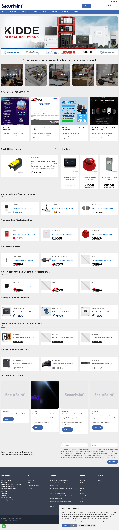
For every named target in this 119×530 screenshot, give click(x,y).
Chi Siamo (13, 12)
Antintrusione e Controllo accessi (59, 480)
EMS (81, 483)
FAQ (29, 483)
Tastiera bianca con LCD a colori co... (23, 208)
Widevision (15, 520)
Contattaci (31, 480)
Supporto (53, 12)
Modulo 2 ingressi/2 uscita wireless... (109, 178)
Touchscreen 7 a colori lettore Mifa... (70, 178)
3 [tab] (58, 53)
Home (3, 12)
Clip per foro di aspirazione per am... (44, 161)
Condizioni (65, 12)
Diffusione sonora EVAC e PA (57, 498)
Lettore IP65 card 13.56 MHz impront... (23, 286)
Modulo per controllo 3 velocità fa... (62, 312)
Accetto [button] (66, 525)
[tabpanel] (59, 35)
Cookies (30, 491)
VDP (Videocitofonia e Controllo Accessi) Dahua (63, 488)
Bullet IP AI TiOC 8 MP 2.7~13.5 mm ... (62, 260)
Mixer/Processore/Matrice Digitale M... (102, 363)
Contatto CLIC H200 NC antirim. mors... (63, 208)
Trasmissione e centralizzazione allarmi (61, 496)
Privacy (30, 488)
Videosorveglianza (55, 485)
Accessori (52, 504)
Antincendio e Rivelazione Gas (58, 483)
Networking (53, 491)
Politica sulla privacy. (101, 449)
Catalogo (24, 12)
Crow (81, 501)
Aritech (82, 480)
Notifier (82, 493)
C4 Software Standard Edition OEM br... (24, 338)
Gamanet (83, 496)
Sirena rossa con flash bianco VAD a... (89, 178)
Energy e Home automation (57, 493)
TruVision (82, 485)
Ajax (81, 498)
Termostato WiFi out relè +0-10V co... (23, 312)
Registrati (114, 2)
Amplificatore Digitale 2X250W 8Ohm (62, 363)
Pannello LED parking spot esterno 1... (23, 260)
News (44, 12)
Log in (107, 2)
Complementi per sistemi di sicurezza (60, 501)
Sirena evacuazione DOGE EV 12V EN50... (24, 234)
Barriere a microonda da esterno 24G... (102, 208)
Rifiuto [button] (73, 525)
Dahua (82, 488)
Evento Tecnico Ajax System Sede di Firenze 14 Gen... (104, 128)
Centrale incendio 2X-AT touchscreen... (63, 234)
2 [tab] (55, 53)
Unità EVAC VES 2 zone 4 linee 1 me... (23, 363)
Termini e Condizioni (33, 485)
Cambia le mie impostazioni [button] (86, 525)
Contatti (77, 12)
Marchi (35, 12)
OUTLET (52, 506)
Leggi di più (8, 419)
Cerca (86, 6)
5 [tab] (61, 53)
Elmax (82, 491)
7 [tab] (64, 53)
